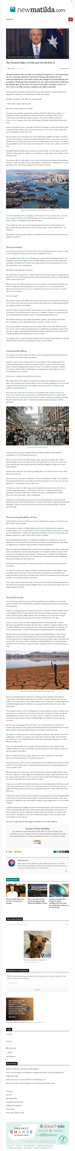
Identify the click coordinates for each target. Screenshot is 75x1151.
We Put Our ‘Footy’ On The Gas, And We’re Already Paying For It (26, 1079)
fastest (41, 637)
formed (37, 284)
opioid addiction (47, 530)
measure (19, 265)
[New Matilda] (37, 10)
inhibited (19, 727)
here (25, 817)
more (67, 852)
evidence (51, 130)
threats (57, 381)
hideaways (9, 495)
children (23, 216)
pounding (28, 141)
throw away (60, 216)
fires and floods (36, 530)
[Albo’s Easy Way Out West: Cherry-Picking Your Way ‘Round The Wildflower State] (37, 890)
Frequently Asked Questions (14, 1102)
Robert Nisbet (21, 258)
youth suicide (57, 530)
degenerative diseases (13, 395)
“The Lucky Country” (36, 715)
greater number (11, 220)
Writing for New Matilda (13, 1105)
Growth (8, 251)
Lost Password (10, 1056)
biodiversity (27, 386)
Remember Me (11, 1048)
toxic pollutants (56, 386)
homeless (43, 218)
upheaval (57, 300)
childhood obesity (55, 393)
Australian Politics (64, 68)
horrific (12, 641)
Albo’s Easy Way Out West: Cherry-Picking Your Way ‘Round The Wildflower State (37, 901)
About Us (9, 1095)
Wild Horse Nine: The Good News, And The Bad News (22, 1069)
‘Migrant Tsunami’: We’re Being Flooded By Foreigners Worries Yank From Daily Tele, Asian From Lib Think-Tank (59, 903)
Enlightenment (44, 260)
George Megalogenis (13, 601)
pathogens (22, 388)
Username (9, 1034)
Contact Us (9, 1091)
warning (9, 118)
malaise (37, 160)
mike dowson (17, 851)
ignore (65, 120)
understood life (23, 289)
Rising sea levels (17, 530)
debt (19, 533)
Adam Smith (51, 319)
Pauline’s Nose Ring (12, 1076)
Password (9, 1041)
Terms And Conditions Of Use (15, 1113)
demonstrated (27, 601)
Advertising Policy (11, 1098)
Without (45, 739)
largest (41, 639)
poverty (8, 533)
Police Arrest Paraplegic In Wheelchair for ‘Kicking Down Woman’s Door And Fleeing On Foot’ (35, 1072)
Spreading (9, 734)
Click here (10, 821)
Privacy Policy (10, 1109)
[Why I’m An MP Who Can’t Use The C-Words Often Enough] (16, 890)
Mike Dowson (11, 68)
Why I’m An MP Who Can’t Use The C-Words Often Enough (15, 901)
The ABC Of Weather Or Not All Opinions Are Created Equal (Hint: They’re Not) (30, 1083)
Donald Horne (48, 715)
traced (28, 258)
